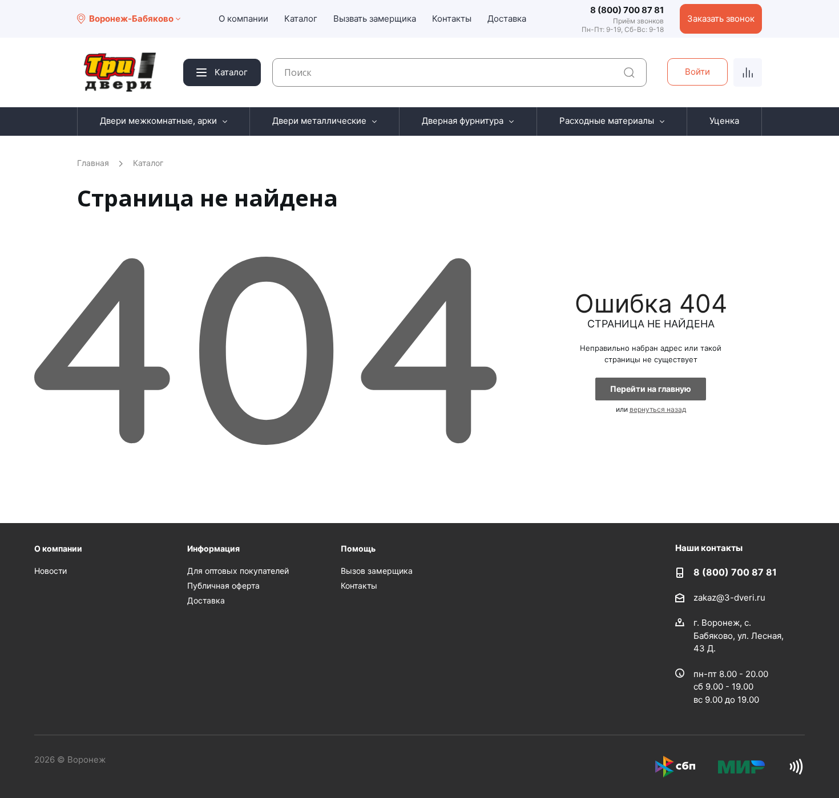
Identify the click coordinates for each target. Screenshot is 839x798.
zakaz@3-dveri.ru (729, 597)
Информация (213, 548)
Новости (50, 571)
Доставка (506, 18)
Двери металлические (319, 120)
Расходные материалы (606, 120)
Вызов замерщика (377, 571)
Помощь (358, 548)
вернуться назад (658, 409)
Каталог (300, 18)
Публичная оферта (223, 585)
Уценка (724, 120)
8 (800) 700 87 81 (627, 10)
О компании (243, 18)
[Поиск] (629, 72)
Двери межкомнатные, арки (158, 120)
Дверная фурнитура (462, 120)
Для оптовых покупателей (238, 571)
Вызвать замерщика (374, 18)
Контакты (451, 18)
